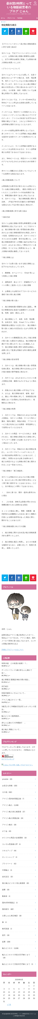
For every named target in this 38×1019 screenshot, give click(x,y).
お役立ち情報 (9, 786)
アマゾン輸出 (9, 825)
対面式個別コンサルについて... (14, 693)
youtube (7, 779)
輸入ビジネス (10, 948)
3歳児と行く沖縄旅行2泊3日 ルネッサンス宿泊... (19, 708)
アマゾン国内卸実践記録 (13, 799)
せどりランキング (8, 759)
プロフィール (11, 18)
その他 (7, 792)
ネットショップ (9, 857)
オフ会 (6, 831)
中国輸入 (7, 870)
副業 (5, 890)
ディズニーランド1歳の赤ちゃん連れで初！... (17, 671)
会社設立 (7, 877)
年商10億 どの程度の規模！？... (14, 663)
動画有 (6, 896)
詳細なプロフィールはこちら (13, 650)
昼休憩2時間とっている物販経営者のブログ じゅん (19, 7)
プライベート (9, 864)
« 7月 (9, 1005)
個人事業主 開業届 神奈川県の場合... (16, 680)
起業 (6, 942)
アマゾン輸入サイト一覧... (12, 700)
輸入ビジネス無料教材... (11, 716)
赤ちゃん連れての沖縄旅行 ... (14, 723)
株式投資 (7, 929)
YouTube (19, 18)
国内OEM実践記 (9, 903)
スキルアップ (9, 850)
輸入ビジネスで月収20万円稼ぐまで (17, 964)
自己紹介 (5, 686)
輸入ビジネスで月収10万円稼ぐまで (16, 956)
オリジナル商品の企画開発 (14, 838)
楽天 (5, 935)
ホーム (3, 18)
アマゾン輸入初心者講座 (13, 812)
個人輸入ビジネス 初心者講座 (15, 883)
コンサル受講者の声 (11, 844)
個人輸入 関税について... (11, 729)
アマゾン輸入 (10, 805)
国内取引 (7, 909)
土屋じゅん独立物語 (11, 916)
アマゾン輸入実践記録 (12, 818)
